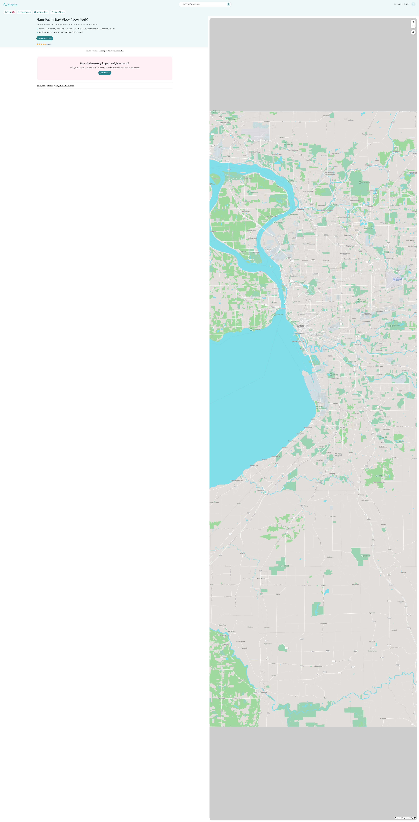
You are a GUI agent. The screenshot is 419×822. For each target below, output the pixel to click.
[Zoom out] (413, 26)
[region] (313, 419)
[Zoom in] (413, 22)
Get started (105, 73)
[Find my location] (413, 32)
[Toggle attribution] (415, 818)
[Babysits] (10, 4)
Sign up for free (45, 38)
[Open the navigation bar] (413, 4)
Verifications (42, 12)
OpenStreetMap (408, 818)
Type (10, 12)
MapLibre (398, 818)
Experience (25, 12)
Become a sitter (401, 4)
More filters (59, 12)
